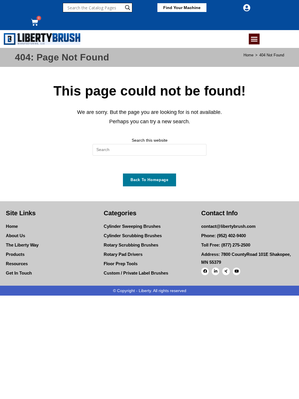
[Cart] (34, 22)
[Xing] (226, 271)
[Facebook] (205, 271)
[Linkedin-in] (215, 271)
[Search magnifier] (127, 7)
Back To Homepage (149, 180)
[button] (254, 39)
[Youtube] (236, 271)
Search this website (150, 140)
